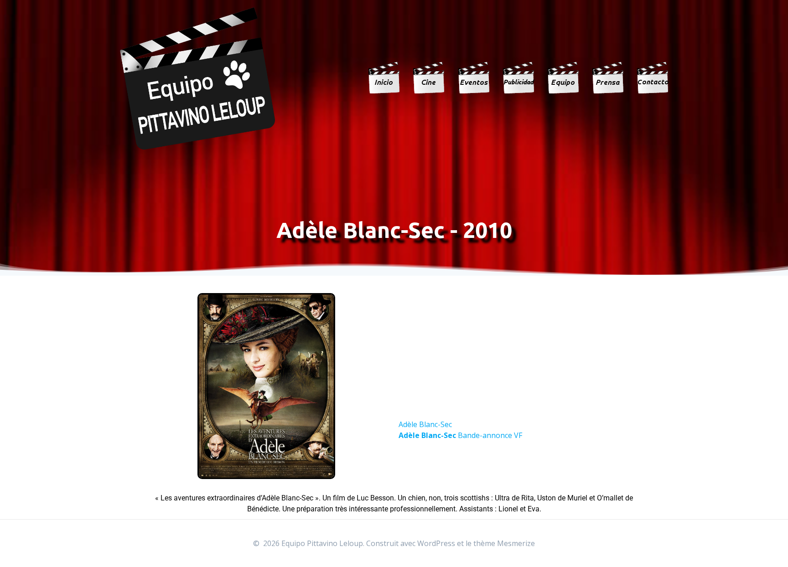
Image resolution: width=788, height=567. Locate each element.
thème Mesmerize (504, 543)
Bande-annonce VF (460, 435)
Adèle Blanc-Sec (425, 424)
